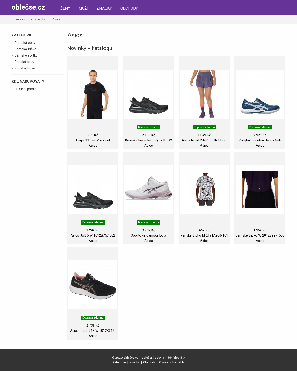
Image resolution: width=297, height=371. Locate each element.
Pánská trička (25, 68)
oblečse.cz (28, 7)
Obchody (129, 8)
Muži (83, 8)
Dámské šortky (26, 55)
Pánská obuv (24, 62)
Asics (56, 19)
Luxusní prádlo (26, 89)
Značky (104, 8)
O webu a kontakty (171, 362)
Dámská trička (25, 49)
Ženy (65, 8)
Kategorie (119, 362)
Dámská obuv (25, 43)
